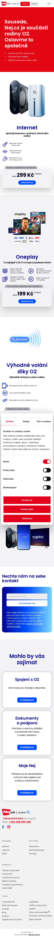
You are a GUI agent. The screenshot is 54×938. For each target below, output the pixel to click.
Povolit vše (27, 500)
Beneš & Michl (34, 934)
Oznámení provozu (11, 877)
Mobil (4, 853)
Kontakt (5, 909)
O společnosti (8, 901)
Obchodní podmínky (38, 912)
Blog (4, 912)
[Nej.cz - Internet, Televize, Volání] (10, 3)
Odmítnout (27, 518)
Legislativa (33, 901)
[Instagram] (9, 827)
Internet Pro (34, 846)
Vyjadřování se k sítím (12, 919)
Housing (32, 853)
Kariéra (5, 916)
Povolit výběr (27, 509)
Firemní (34, 4)
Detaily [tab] (26, 421)
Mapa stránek (35, 919)
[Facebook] (3, 827)
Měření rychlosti (9, 881)
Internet (5, 846)
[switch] (47, 470)
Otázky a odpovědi (10, 870)
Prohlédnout (27, 700)
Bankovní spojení (10, 905)
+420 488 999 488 (20, 822)
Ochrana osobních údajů (40, 915)
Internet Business (36, 850)
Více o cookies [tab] (44, 421)
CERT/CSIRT (7, 888)
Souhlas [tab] (10, 421)
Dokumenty (7, 874)
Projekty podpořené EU (12, 884)
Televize (6, 850)
